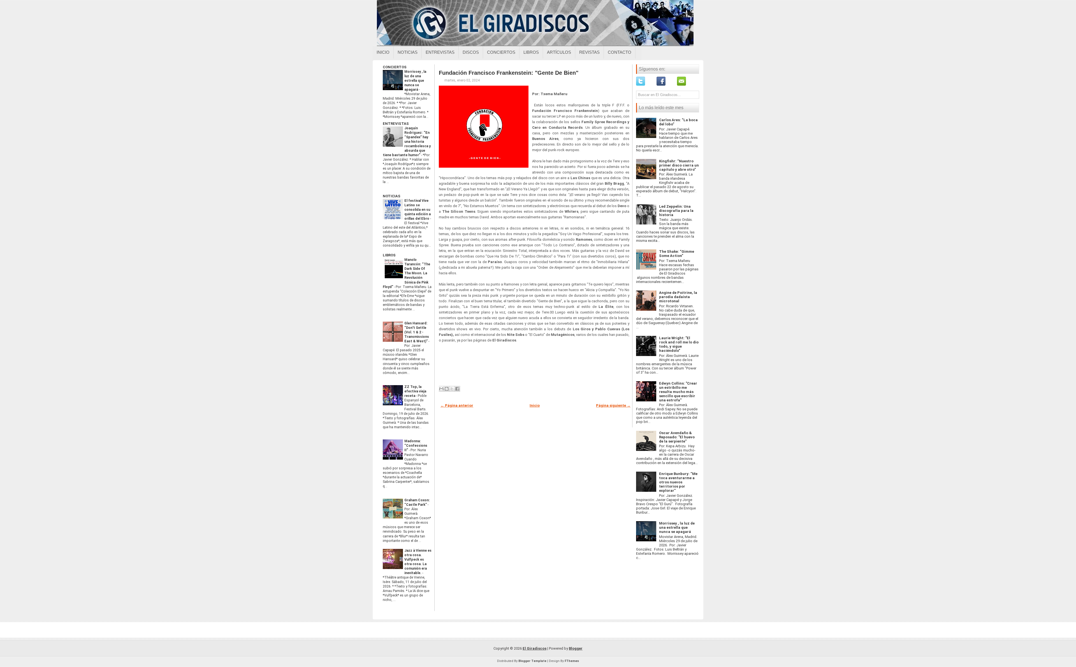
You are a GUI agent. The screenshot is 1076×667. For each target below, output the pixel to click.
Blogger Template (532, 661)
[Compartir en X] (452, 389)
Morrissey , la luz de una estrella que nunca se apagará (415, 81)
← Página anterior (456, 405)
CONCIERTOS (395, 67)
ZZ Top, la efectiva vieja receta (415, 391)
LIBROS (389, 255)
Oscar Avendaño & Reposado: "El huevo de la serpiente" (677, 437)
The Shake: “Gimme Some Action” (676, 253)
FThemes (572, 661)
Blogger (576, 648)
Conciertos (501, 52)
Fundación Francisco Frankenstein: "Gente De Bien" (508, 73)
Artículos (559, 52)
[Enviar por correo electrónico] (441, 389)
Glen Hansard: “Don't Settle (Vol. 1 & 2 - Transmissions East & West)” (416, 332)
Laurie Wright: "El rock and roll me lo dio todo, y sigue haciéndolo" (679, 344)
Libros (531, 52)
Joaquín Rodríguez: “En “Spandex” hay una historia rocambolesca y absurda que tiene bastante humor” (407, 141)
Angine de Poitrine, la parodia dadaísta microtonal (678, 297)
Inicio (383, 52)
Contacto (619, 52)
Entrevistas (440, 52)
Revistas (589, 52)
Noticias (408, 52)
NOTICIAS (391, 196)
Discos (471, 52)
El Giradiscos (534, 648)
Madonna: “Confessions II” (415, 445)
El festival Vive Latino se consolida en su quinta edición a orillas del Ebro (417, 210)
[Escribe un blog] (446, 389)
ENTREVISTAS (396, 123)
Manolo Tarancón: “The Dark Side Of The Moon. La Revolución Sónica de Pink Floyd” (406, 273)
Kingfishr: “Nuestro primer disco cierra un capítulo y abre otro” (679, 165)
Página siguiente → (613, 405)
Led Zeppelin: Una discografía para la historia (676, 210)
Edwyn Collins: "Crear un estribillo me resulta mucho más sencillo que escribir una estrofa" (678, 391)
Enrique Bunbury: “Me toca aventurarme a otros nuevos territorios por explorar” (678, 482)
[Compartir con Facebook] (457, 389)
